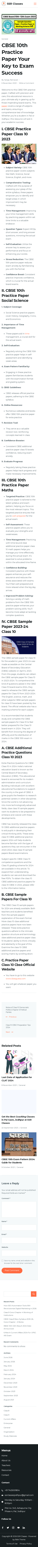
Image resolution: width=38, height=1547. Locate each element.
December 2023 (10, 1383)
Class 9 (6, 1415)
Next (8, 1032)
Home (4, 1455)
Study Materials (10, 1436)
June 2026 (8, 1357)
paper (4, 106)
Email (4, 1234)
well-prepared (19, 516)
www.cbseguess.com (16, 978)
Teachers (6, 1465)
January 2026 (9, 1362)
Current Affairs (10, 1419)
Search (33, 1294)
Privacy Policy (26, 1544)
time (27, 333)
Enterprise (8, 1423)
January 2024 (9, 1379)
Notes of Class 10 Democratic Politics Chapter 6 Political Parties (17, 1009)
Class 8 (6, 1411)
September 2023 (11, 1396)
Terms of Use (12, 1544)
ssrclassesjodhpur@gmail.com (19, 1495)
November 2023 (10, 1387)
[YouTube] (18, 1528)
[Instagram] (13, 1528)
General (5, 39)
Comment (6, 1198)
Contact (5, 1475)
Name (4, 1221)
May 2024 (8, 1366)
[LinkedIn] (24, 1528)
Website (5, 1247)
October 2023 (9, 1391)
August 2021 (9, 1400)
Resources (6, 1470)
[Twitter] (8, 1528)
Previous (12, 1017)
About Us (6, 1460)
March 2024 (9, 1370)
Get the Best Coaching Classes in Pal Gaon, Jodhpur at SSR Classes (18, 1119)
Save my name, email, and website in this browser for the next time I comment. (19, 1262)
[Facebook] (3, 1528)
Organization (9, 1432)
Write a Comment (26, 83)
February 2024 (10, 1374)
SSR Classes (15, 3)
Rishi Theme (20, 1540)
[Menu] (35, 3)
